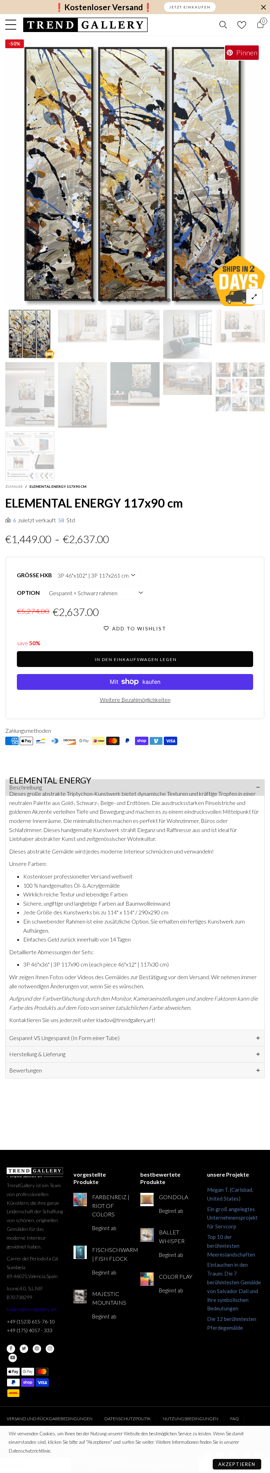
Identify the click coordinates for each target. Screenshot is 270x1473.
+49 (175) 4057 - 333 (29, 1330)
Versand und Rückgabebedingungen (49, 1418)
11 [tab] (177, 300)
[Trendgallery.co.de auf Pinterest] (37, 1349)
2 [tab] (101, 300)
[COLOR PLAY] (147, 1279)
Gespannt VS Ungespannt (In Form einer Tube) (64, 1037)
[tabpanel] (135, 176)
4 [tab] (118, 300)
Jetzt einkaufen (190, 7)
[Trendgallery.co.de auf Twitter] (24, 1349)
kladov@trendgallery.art (32, 1309)
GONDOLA (173, 1197)
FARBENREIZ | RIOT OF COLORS (110, 1206)
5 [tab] (126, 300)
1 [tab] (93, 300)
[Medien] (254, 296)
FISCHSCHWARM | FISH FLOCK (111, 1254)
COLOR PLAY (175, 1276)
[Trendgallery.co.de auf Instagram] (50, 1349)
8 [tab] (152, 300)
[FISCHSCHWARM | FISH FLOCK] (80, 1252)
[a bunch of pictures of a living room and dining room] (240, 386)
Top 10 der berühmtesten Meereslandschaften (231, 1246)
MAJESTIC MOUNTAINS (109, 1298)
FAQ (234, 1418)
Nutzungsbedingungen (190, 1418)
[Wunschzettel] (241, 25)
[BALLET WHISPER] (147, 1234)
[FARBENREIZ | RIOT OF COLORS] (80, 1199)
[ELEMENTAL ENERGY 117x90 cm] (135, 176)
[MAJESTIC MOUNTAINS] (80, 1296)
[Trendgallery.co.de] (86, 25)
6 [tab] (135, 300)
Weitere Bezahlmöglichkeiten (135, 699)
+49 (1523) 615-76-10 (31, 1321)
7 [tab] (143, 300)
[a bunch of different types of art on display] (29, 455)
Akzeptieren (237, 1464)
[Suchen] (223, 24)
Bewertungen (25, 1070)
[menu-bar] (12, 25)
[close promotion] (263, 7)
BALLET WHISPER (172, 1236)
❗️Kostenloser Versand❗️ (103, 7)
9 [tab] (160, 300)
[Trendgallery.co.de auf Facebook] (11, 1349)
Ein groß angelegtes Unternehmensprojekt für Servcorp (232, 1218)
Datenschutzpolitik (127, 1418)
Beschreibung (25, 787)
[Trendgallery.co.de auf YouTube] (12, 1358)
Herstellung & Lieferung (37, 1054)
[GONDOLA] (147, 1199)
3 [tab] (109, 300)
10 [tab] (169, 300)
